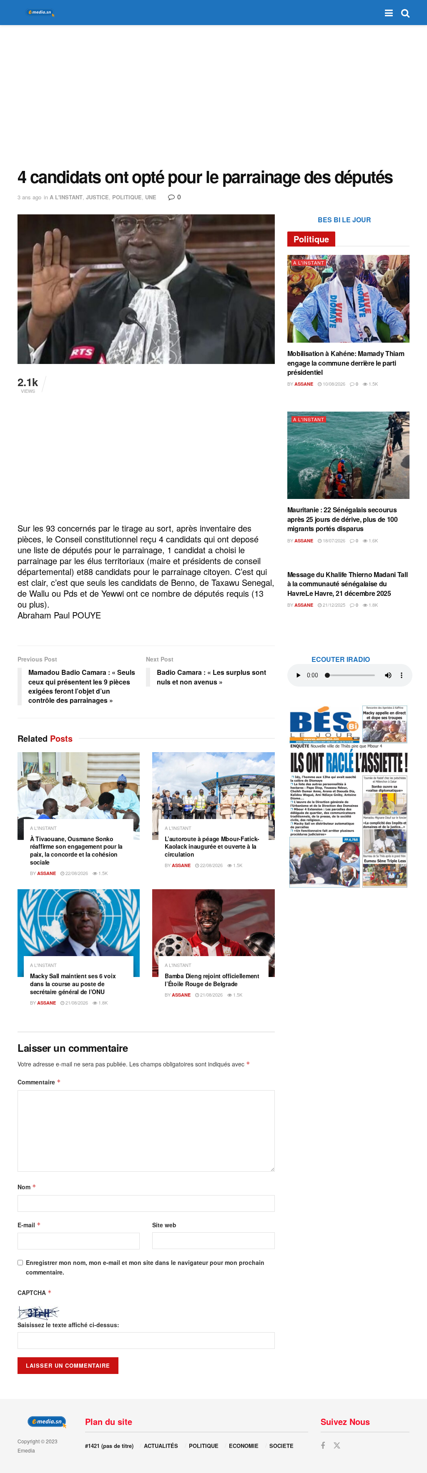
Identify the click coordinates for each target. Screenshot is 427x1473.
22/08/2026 (76, 873)
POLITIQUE (127, 197)
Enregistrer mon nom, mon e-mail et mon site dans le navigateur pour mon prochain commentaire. (145, 1267)
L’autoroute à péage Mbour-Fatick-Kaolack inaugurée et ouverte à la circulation (212, 846)
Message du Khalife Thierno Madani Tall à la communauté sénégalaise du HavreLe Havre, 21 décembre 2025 (347, 584)
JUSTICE (97, 197)
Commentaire (39, 1082)
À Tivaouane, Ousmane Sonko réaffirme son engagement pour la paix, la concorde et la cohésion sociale (76, 850)
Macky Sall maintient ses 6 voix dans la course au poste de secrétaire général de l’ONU (73, 984)
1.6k (372, 540)
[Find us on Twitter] (337, 1445)
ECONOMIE (244, 1446)
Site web (164, 1225)
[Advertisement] (213, 96)
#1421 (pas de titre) (109, 1446)
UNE (150, 197)
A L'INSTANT (66, 197)
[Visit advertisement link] (348, 796)
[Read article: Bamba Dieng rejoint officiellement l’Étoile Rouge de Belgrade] (213, 933)
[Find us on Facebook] (323, 1445)
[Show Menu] (389, 12)
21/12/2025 (333, 604)
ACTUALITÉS (161, 1446)
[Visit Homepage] (38, 13)
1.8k (102, 1002)
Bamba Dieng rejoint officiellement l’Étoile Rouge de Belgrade (212, 980)
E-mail (29, 1225)
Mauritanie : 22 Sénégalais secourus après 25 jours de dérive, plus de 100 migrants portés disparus (342, 519)
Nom (27, 1187)
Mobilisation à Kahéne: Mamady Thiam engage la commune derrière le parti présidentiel (345, 363)
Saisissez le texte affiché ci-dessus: (68, 1324)
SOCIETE (281, 1446)
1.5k (102, 873)
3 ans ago (29, 197)
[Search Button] (405, 12)
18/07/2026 (333, 540)
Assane (46, 873)
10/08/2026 (333, 383)
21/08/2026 (76, 1002)
